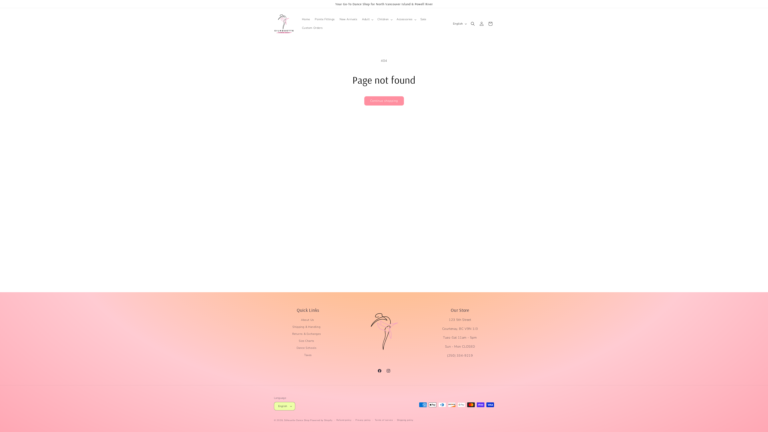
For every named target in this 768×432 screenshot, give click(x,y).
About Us (307, 320)
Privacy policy (363, 420)
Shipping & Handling (306, 327)
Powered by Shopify (321, 420)
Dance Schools (307, 348)
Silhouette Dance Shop (297, 420)
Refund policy (343, 420)
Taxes (308, 355)
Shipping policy (405, 420)
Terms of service (384, 420)
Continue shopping (384, 101)
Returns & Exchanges (306, 334)
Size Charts (306, 341)
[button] (367, 19)
